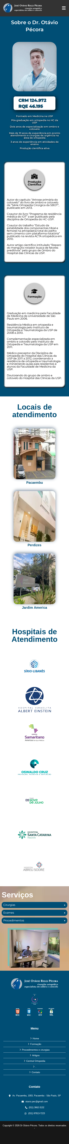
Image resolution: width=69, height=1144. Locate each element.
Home (36, 1038)
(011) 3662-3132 (36, 1107)
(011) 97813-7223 (36, 1113)
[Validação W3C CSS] (28, 1012)
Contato (36, 1072)
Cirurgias (9, 905)
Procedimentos (13, 920)
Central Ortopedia (35, 1061)
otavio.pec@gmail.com (36, 1101)
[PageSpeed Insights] (40, 1012)
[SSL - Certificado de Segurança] (51, 1012)
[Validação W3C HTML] (17, 1012)
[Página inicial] (34, 983)
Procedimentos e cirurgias (36, 1049)
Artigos (36, 1055)
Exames (8, 912)
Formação (35, 1044)
